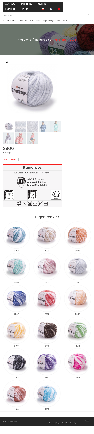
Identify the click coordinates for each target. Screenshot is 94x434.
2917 (47, 409)
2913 (16, 377)
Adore (21, 20)
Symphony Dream (59, 20)
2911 (47, 345)
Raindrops (42, 39)
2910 (16, 345)
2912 (78, 345)
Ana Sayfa (24, 39)
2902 (47, 250)
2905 (47, 282)
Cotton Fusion (35, 20)
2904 (16, 282)
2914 (47, 377)
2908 (47, 314)
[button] (7, 62)
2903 (77, 250)
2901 (16, 250)
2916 (16, 409)
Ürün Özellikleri (10, 159)
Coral (26, 20)
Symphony (46, 20)
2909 (77, 314)
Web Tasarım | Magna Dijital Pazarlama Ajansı (69, 422)
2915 (78, 377)
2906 (77, 282)
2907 (16, 314)
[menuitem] (10, 4)
